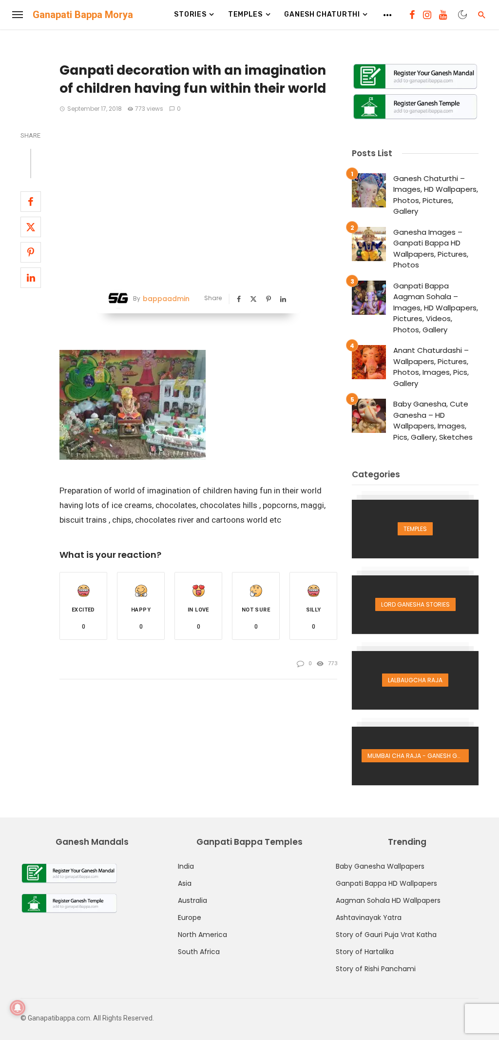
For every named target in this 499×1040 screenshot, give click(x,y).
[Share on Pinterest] (30, 252)
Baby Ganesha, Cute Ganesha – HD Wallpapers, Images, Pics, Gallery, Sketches (433, 420)
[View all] (415, 529)
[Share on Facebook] (30, 201)
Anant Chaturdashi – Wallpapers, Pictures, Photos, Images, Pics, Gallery (431, 366)
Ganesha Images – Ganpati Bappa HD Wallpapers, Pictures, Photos (430, 248)
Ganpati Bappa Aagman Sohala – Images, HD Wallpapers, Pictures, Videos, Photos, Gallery (435, 308)
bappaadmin (166, 299)
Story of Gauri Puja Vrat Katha (386, 934)
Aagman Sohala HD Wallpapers (388, 900)
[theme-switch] (462, 14)
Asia (185, 883)
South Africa (199, 952)
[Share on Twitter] (30, 227)
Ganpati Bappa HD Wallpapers (386, 883)
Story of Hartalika (365, 952)
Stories (190, 14)
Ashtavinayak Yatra (369, 917)
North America (202, 934)
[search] (482, 14)
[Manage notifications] (17, 1008)
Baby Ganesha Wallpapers (380, 866)
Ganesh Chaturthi (322, 14)
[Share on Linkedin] (30, 277)
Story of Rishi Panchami (376, 969)
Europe (189, 917)
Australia (192, 900)
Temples (245, 14)
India (186, 866)
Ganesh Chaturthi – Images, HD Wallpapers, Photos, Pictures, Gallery (435, 195)
